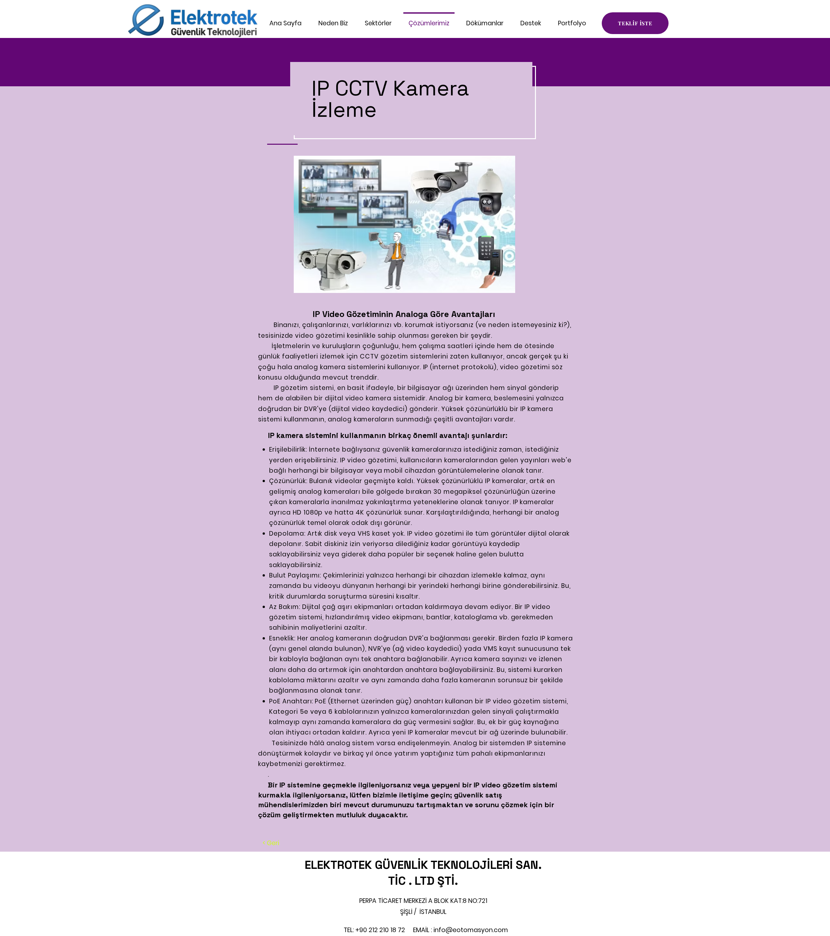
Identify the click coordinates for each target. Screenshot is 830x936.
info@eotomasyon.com (470, 930)
